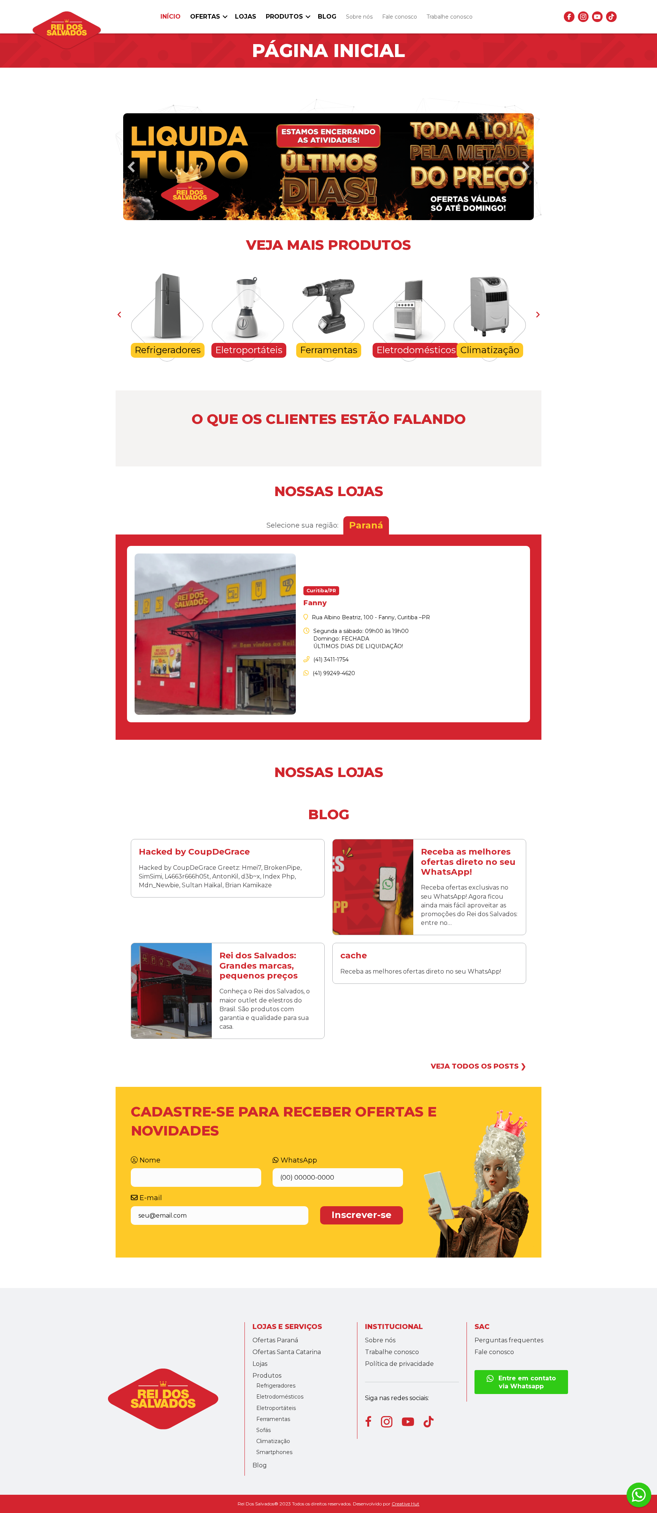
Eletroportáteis (276, 1408)
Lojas (245, 16)
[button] (225, 17)
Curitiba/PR (321, 590)
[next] (526, 167)
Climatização (273, 1441)
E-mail (150, 1198)
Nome (149, 1160)
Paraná (366, 525)
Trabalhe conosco (450, 16)
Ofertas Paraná (275, 1340)
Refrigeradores (275, 1385)
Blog (327, 16)
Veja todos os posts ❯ (478, 1066)
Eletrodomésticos (279, 1396)
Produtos (284, 16)
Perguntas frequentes (508, 1340)
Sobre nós (359, 16)
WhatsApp (298, 1160)
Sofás (263, 1430)
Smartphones (274, 1452)
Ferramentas (273, 1419)
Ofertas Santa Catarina (286, 1352)
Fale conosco (399, 16)
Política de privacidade (399, 1363)
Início (170, 16)
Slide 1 (328, 215)
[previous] (131, 167)
